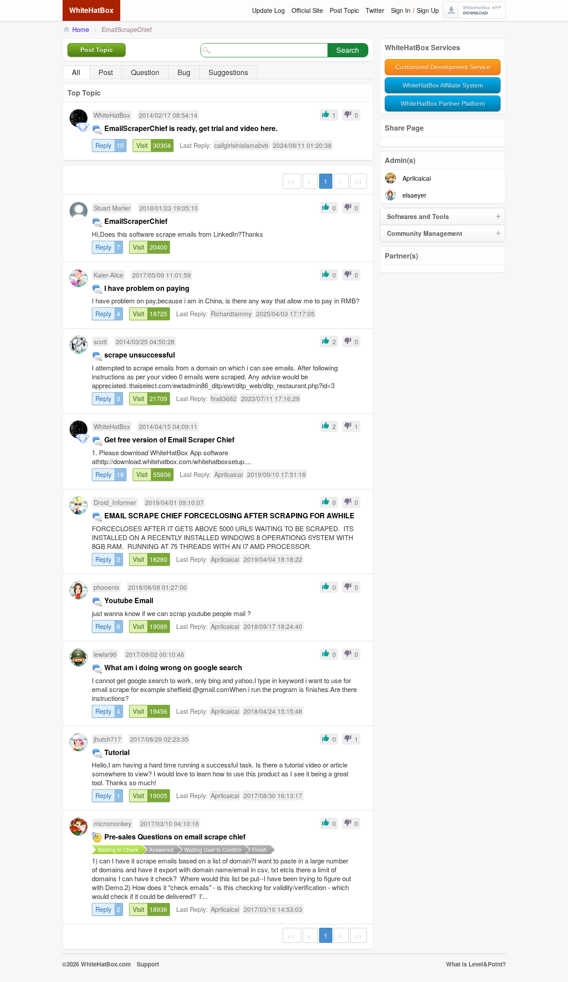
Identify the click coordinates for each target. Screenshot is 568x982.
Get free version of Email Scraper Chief (169, 439)
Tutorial (117, 752)
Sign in (400, 10)
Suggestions (228, 72)
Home (80, 29)
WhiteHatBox (91, 10)
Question (145, 72)
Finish (259, 849)
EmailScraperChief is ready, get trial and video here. (190, 128)
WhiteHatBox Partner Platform (443, 103)
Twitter (375, 10)
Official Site (307, 10)
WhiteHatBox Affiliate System (442, 85)
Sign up (428, 10)
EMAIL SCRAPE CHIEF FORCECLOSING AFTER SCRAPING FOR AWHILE (229, 515)
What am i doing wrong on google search (173, 667)
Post (106, 72)
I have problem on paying (146, 288)
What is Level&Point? (476, 964)
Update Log (268, 10)
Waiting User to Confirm (212, 849)
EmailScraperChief (135, 221)
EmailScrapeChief (127, 29)
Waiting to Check (118, 849)
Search (347, 50)
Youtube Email (128, 600)
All (76, 72)
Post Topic (344, 10)
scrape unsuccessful (139, 355)
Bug (184, 72)
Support (148, 964)
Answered (161, 849)
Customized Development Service (442, 67)
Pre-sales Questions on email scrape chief (174, 836)
